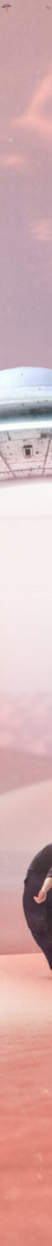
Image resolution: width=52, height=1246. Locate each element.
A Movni (26, 639)
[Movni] (6, 8)
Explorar (26, 649)
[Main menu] (47, 8)
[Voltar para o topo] (41, 1235)
